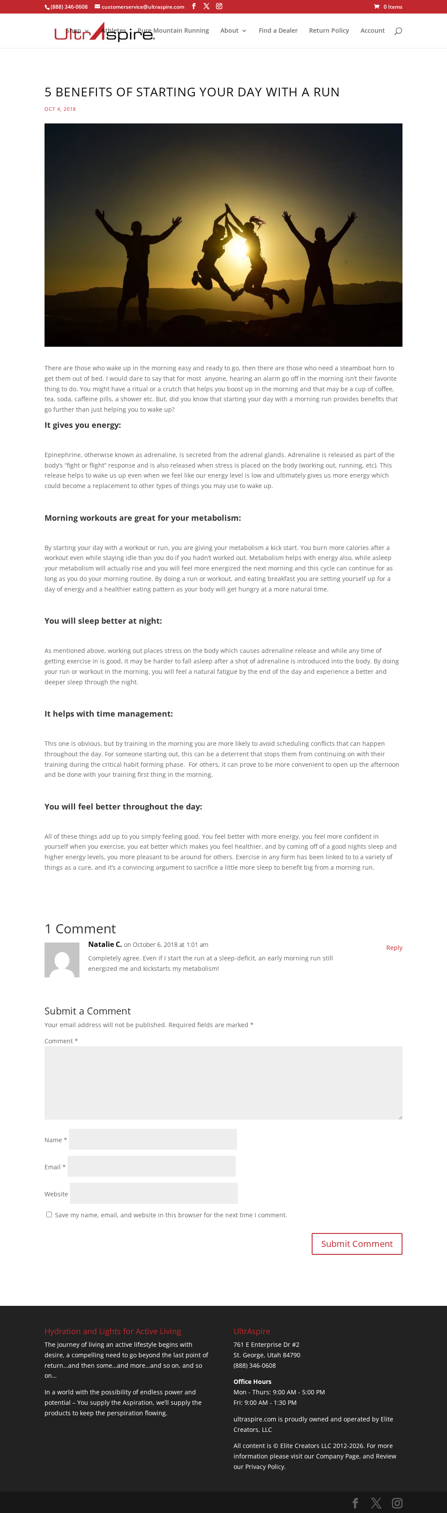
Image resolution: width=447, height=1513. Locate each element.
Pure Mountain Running (173, 30)
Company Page (337, 1456)
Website (56, 1194)
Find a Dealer (278, 30)
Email (55, 1167)
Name (56, 1140)
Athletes (113, 30)
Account (373, 30)
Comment (61, 1041)
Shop (73, 30)
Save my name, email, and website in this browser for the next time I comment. (171, 1215)
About (229, 30)
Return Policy (329, 30)
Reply (394, 947)
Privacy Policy (264, 1466)
